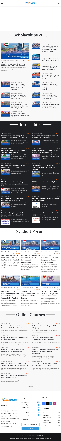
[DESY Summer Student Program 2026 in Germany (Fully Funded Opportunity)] (36, 57)
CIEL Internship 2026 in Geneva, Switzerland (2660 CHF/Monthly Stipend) (43, 167)
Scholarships (25, 402)
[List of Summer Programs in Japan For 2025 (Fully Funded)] (36, 220)
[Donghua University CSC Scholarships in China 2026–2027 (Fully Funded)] (5, 104)
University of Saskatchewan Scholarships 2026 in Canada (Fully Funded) (51, 106)
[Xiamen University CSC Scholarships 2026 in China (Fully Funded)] (5, 95)
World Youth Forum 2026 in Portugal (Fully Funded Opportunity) (50, 293)
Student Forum (26, 410)
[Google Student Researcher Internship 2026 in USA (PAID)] (36, 205)
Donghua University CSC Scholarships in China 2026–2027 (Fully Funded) (20, 106)
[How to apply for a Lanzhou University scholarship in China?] (36, 75)
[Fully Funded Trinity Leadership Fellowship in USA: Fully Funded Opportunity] (5, 84)
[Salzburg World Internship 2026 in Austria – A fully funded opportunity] (5, 142)
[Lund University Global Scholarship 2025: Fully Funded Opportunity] (36, 66)
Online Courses (26, 407)
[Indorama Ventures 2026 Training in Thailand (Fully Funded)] (5, 157)
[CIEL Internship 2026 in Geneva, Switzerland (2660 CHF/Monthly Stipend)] (36, 174)
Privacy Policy (19, 438)
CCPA (37, 438)
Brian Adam (5, 60)
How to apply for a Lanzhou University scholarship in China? (50, 76)
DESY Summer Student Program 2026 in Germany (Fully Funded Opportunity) (50, 58)
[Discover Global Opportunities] (30, 3)
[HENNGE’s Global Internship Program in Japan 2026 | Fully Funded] (36, 157)
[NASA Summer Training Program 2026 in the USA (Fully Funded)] (36, 142)
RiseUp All (12, 438)
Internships (25, 404)
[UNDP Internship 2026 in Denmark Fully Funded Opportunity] (5, 205)
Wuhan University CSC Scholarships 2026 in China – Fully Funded (20, 115)
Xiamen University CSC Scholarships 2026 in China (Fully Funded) (20, 97)
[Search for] (59, 4)
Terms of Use (27, 438)
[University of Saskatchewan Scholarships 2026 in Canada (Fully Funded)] (36, 104)
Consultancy (25, 415)
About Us (42, 438)
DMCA (33, 438)
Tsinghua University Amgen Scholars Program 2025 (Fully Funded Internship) (45, 351)
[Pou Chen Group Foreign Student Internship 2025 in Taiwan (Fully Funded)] (5, 222)
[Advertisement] (30, 19)
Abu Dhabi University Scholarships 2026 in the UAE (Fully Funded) (10, 257)
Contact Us (48, 438)
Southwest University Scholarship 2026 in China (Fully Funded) (50, 97)
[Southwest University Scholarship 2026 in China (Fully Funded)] (36, 95)
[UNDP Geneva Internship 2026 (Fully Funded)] (36, 189)
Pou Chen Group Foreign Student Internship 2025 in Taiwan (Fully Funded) (13, 215)
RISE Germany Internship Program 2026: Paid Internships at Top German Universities (14, 184)
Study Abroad (25, 412)
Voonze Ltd (41, 435)
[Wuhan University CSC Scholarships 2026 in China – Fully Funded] (5, 114)
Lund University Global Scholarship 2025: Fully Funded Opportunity (49, 67)
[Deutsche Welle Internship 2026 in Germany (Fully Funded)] (5, 172)
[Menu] (2, 4)
